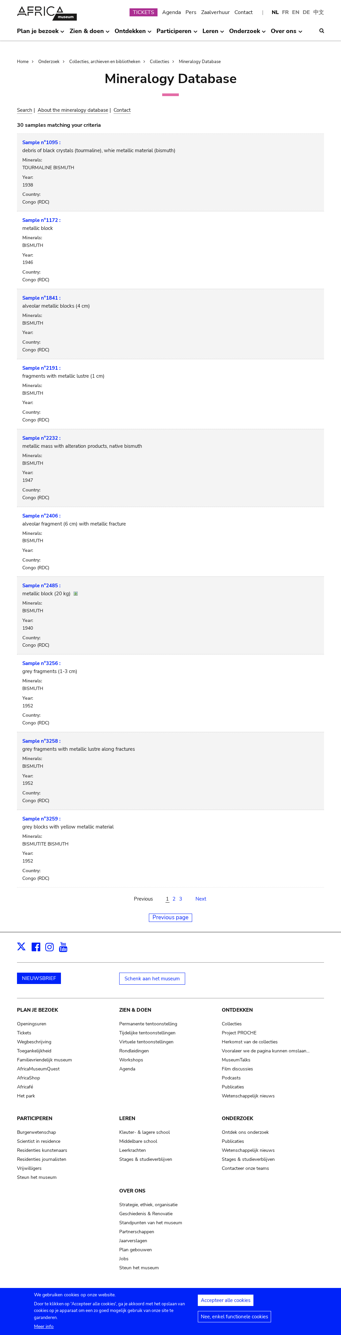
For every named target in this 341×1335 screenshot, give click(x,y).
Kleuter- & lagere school (144, 1132)
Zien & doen (135, 1010)
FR (285, 12)
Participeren (34, 1118)
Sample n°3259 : (41, 818)
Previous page (170, 917)
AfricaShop (28, 1078)
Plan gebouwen (135, 1250)
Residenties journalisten (41, 1159)
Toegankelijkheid (34, 1051)
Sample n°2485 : (41, 585)
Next (200, 899)
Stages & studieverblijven (145, 1159)
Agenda (171, 12)
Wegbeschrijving (34, 1042)
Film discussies (237, 1069)
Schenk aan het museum (152, 978)
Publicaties (233, 1087)
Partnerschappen (136, 1232)
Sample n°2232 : (41, 438)
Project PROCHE (239, 1033)
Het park (26, 1096)
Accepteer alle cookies (225, 1300)
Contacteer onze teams (245, 1168)
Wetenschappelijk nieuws (248, 1096)
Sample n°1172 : (41, 220)
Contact (243, 12)
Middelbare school (138, 1141)
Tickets (24, 1033)
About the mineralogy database (73, 110)
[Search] (321, 30)
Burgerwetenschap (36, 1132)
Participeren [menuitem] (174, 33)
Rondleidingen (134, 1051)
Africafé (25, 1087)
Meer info (44, 1326)
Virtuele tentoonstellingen (146, 1042)
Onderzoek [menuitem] (244, 33)
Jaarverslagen (133, 1241)
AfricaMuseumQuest (38, 1069)
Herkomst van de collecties (250, 1042)
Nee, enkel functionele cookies (234, 1316)
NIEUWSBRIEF (39, 978)
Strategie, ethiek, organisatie (148, 1205)
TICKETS (143, 12)
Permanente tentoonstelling (148, 1024)
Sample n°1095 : (41, 142)
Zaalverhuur (215, 12)
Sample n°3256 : (41, 663)
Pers (190, 12)
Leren (127, 1118)
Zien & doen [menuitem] (87, 33)
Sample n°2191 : (41, 368)
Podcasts (231, 1078)
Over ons (132, 1191)
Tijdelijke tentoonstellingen (147, 1033)
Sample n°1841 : (41, 298)
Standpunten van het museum (150, 1223)
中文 (318, 12)
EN (295, 12)
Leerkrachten (132, 1150)
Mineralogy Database (200, 62)
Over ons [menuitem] (283, 33)
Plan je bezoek (37, 1010)
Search (24, 110)
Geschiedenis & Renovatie (145, 1214)
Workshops (131, 1060)
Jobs (124, 1259)
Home (23, 62)
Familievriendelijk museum (44, 1060)
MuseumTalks (236, 1060)
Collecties (159, 62)
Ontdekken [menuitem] (130, 33)
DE (306, 12)
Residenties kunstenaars (42, 1150)
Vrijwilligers (29, 1168)
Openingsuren (31, 1024)
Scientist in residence (38, 1141)
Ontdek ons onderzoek (245, 1132)
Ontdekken (237, 1010)
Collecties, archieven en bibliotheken (104, 62)
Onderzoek (49, 62)
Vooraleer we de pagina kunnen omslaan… (266, 1051)
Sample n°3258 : (41, 741)
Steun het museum (37, 1177)
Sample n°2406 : (41, 516)
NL (275, 12)
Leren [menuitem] (210, 33)
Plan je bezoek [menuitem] (38, 33)
